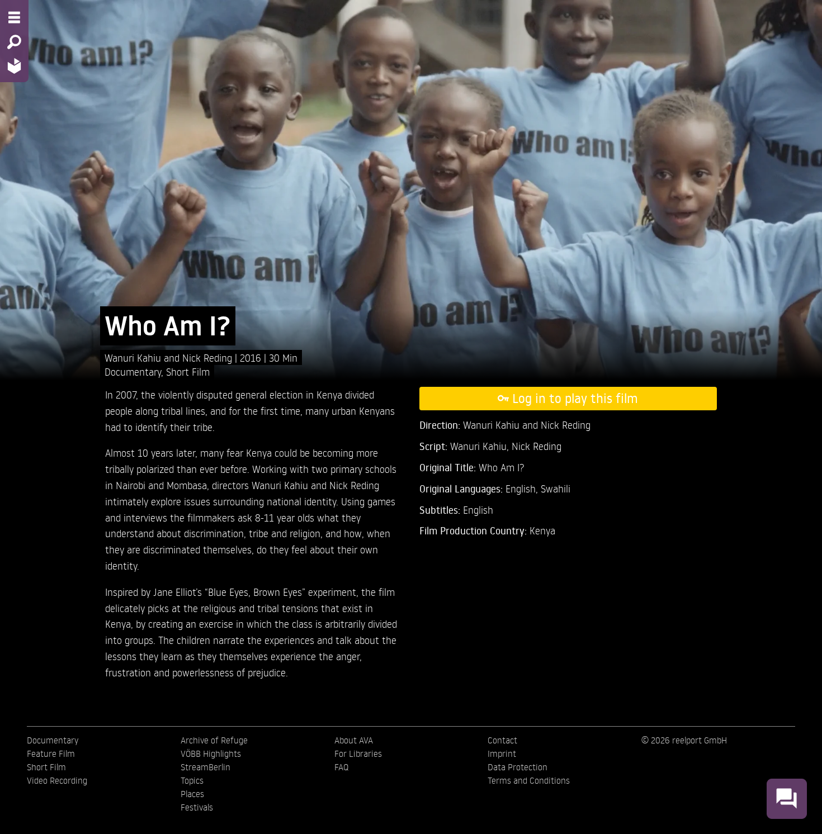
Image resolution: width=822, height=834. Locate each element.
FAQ (341, 767)
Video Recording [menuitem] (57, 780)
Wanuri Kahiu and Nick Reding (170, 357)
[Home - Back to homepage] (14, 65)
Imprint (502, 753)
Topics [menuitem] (192, 780)
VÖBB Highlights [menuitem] (211, 753)
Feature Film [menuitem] (51, 753)
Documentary (133, 371)
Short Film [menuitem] (46, 767)
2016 (252, 357)
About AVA (353, 740)
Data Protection (517, 767)
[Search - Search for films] (14, 42)
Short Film (188, 371)
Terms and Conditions (529, 780)
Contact (502, 740)
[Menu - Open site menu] (14, 17)
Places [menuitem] (192, 793)
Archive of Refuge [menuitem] (214, 740)
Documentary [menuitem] (52, 740)
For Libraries (358, 753)
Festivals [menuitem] (197, 807)
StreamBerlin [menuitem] (205, 767)
